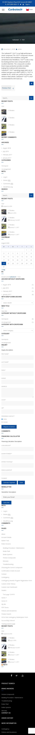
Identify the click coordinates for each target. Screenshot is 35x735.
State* (3, 400)
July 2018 (6, 151)
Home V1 (4, 601)
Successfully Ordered (8, 620)
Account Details (6, 537)
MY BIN (31, 9)
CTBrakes (11, 110)
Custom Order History (8, 584)
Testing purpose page (8, 624)
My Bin (3, 604)
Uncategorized (6, 169)
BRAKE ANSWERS (7, 689)
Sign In (28, 4)
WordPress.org (8, 187)
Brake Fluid (6, 551)
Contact (3, 574)
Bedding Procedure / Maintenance (13, 548)
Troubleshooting (8, 564)
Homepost (4, 166)
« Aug (3, 269)
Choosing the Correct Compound (11, 567)
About (3, 534)
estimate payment (9, 482)
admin (19, 49)
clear (21, 482)
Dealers (3, 590)
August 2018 (7, 148)
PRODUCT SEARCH (8, 683)
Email (5, 419)
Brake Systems (7, 554)
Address (4, 386)
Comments (8, 183)
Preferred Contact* (8, 416)
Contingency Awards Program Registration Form (16, 580)
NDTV (5, 665)
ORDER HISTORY (7, 718)
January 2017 (7, 158)
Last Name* (5, 362)
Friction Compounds (9, 558)
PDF (2, 106)
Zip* (2, 408)
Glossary (5, 561)
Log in (5, 177)
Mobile (3, 378)
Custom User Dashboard (9, 587)
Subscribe (6, 502)
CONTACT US (5, 713)
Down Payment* (6, 453)
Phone (5, 422)
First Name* (5, 354)
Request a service (9, 427)
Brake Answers (6, 544)
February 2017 (7, 155)
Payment (4, 478)
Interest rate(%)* (7, 462)
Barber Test (5, 540)
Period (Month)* (6, 470)
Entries (6, 180)
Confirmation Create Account (10, 571)
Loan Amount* (6, 445)
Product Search (6, 614)
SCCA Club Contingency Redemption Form (14, 617)
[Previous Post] (13, 89)
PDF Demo (5, 607)
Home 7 (4, 598)
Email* (3, 370)
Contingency (5, 577)
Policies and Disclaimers (9, 611)
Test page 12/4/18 (8, 594)
